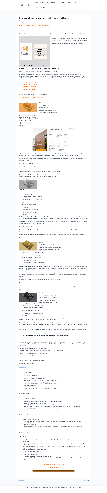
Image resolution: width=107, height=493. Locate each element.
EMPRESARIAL (43, 2)
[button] (37, 2)
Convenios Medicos (24, 5)
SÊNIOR (62, 2)
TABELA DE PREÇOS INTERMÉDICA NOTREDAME (31, 97)
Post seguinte (87, 480)
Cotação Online (22, 367)
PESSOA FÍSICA (53, 2)
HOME (35, 2)
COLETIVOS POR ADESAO (40, 7)
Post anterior (20, 480)
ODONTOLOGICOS (71, 2)
